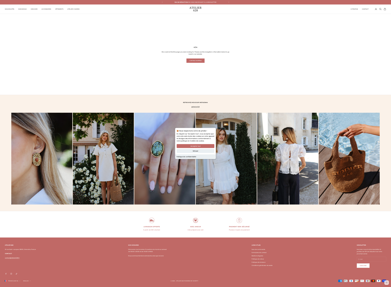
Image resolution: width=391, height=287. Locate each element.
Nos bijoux (22, 9)
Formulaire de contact (259, 253)
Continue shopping (195, 60)
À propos (354, 9)
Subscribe (363, 265)
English (26, 281)
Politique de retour (258, 259)
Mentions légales (257, 256)
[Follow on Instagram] (11, 274)
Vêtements (59, 9)
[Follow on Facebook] (6, 274)
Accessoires (46, 9)
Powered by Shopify (191, 281)
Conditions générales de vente (262, 265)
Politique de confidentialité (186, 157)
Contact (365, 9)
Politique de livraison (259, 262)
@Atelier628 (195, 107)
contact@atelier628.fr (12, 258)
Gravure (34, 9)
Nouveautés (9, 9)
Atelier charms (73, 9)
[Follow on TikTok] (16, 274)
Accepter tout (196, 146)
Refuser (195, 151)
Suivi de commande (258, 249)
